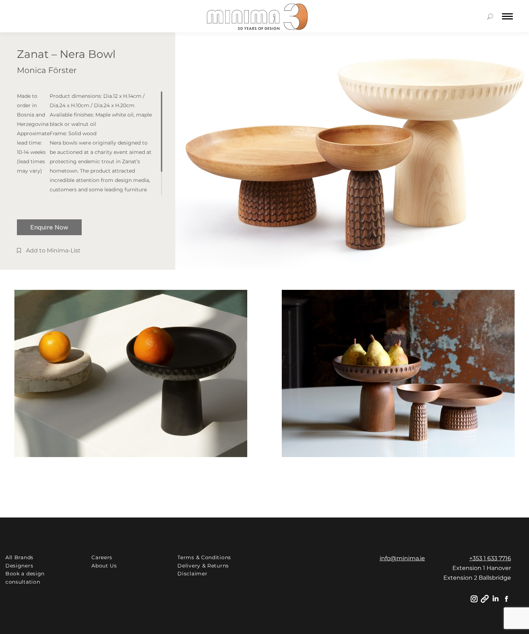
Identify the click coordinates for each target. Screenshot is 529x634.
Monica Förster (47, 70)
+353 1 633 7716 (490, 558)
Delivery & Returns (203, 565)
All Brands (19, 557)
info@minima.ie (402, 558)
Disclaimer (192, 573)
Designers (19, 565)
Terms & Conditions (204, 557)
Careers (101, 557)
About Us (104, 565)
